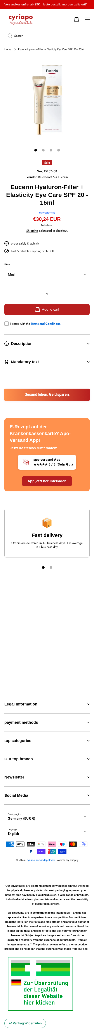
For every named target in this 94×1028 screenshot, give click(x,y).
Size (7, 264)
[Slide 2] (43, 150)
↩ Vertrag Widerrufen (25, 1023)
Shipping (32, 231)
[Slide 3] (51, 150)
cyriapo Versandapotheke (41, 860)
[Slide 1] (35, 150)
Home (7, 49)
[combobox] (47, 35)
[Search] (8, 35)
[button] (76, 19)
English (13, 833)
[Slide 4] (58, 150)
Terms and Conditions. (46, 323)
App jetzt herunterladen (47, 481)
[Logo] (20, 19)
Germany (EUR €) (21, 818)
